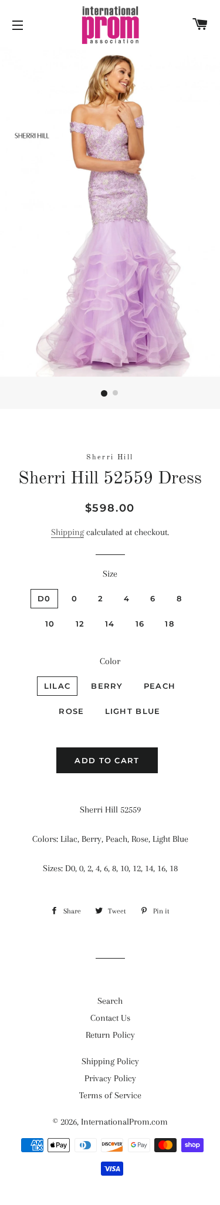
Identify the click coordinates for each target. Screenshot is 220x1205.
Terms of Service (110, 1095)
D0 (44, 598)
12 (80, 623)
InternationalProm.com (124, 1121)
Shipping (67, 532)
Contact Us (110, 1018)
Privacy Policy (110, 1078)
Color (110, 661)
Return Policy (110, 1035)
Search (110, 1001)
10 (50, 623)
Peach (160, 685)
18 (169, 623)
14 (110, 623)
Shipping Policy (110, 1061)
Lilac (57, 685)
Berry (107, 685)
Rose (71, 711)
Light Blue (133, 711)
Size (110, 573)
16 (140, 623)
